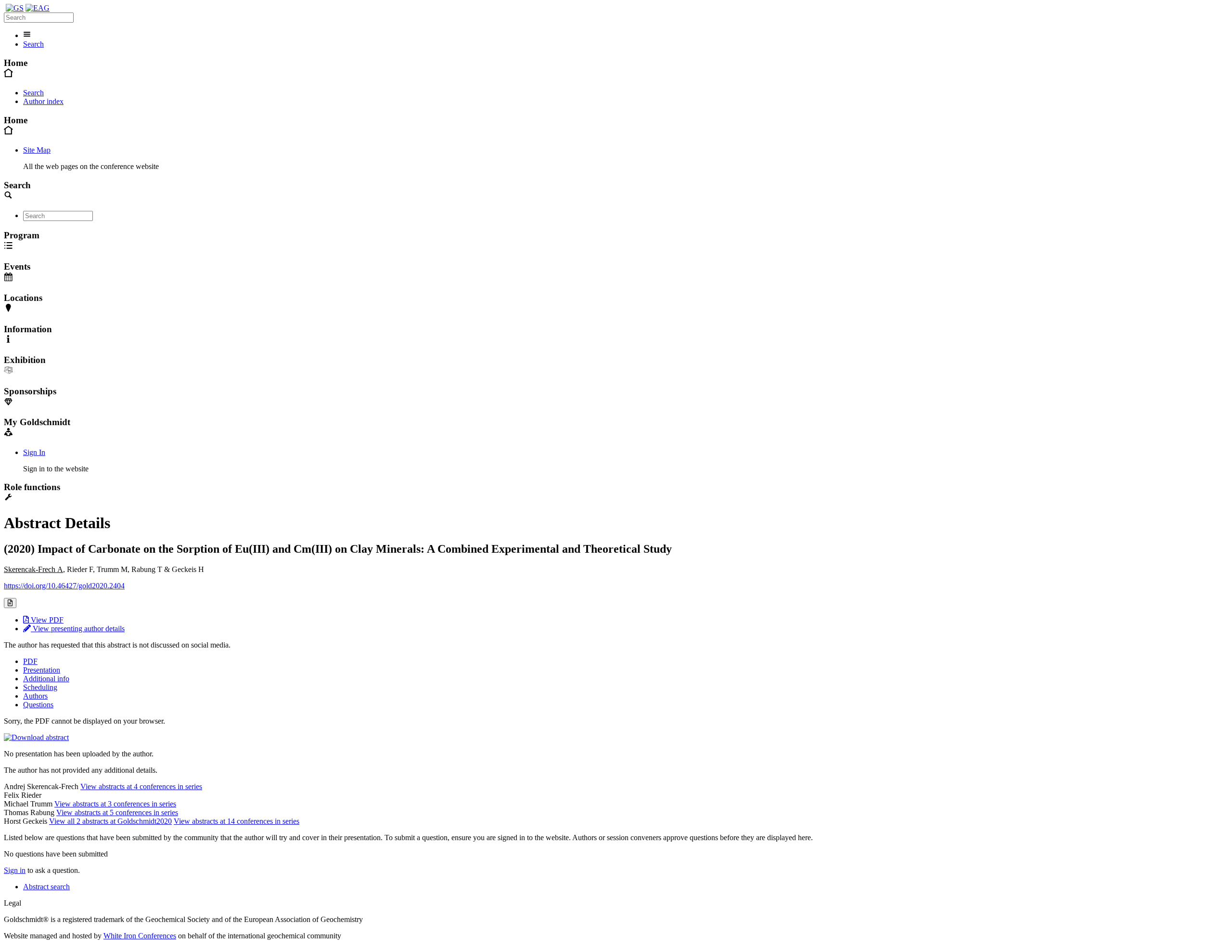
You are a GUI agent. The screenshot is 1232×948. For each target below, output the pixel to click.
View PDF (46, 620)
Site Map (37, 150)
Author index (43, 101)
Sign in (15, 870)
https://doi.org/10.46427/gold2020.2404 (64, 586)
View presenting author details (78, 628)
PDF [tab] (30, 661)
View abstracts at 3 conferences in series (115, 804)
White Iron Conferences (139, 936)
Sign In (34, 452)
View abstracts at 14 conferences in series (236, 821)
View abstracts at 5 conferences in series (117, 812)
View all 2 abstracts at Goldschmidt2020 (110, 821)
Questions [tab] (38, 705)
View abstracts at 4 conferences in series (141, 786)
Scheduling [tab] (40, 687)
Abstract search (46, 887)
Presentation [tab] (41, 670)
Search (33, 44)
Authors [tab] (35, 696)
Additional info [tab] (46, 679)
